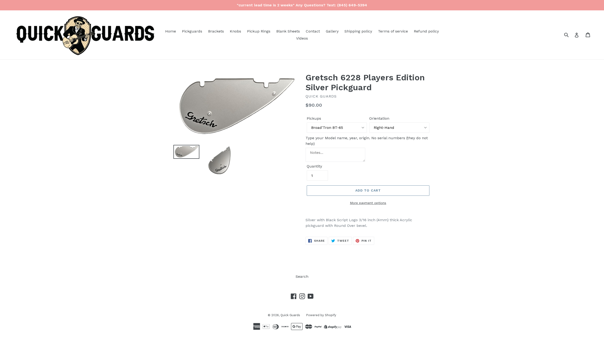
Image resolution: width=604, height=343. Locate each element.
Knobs (235, 31)
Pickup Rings (258, 31)
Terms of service (393, 31)
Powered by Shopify (321, 315)
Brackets (216, 31)
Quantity (314, 166)
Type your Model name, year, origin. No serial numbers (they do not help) (367, 141)
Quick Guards (290, 315)
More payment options (368, 203)
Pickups (314, 118)
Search (302, 276)
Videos (302, 38)
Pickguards (192, 31)
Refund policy (426, 31)
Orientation (379, 118)
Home (170, 31)
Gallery (332, 31)
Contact (313, 31)
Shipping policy (358, 31)
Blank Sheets (288, 31)
